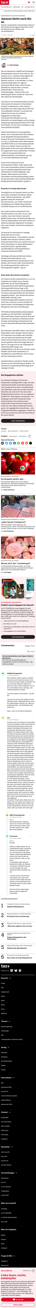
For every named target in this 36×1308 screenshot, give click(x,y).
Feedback (4, 1261)
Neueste (27, 646)
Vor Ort (3, 1182)
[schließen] (33, 1270)
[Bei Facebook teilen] (14, 443)
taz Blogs (4, 1209)
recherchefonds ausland (9, 1096)
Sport (3, 1000)
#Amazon (4, 431)
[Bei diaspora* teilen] (22, 443)
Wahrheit (4, 1013)
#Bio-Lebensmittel (13, 431)
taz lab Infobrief (6, 1165)
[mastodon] (11, 971)
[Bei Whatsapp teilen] (18, 443)
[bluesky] (16, 971)
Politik (3, 983)
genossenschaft (6, 1087)
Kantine (3, 1239)
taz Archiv (4, 1222)
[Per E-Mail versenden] (2, 443)
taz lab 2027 (5, 1195)
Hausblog (4, 1057)
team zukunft (5, 1152)
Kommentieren (13, 436)
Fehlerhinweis (23, 436)
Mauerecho (4, 1130)
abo (2, 1083)
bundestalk (4, 1117)
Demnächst (4, 1178)
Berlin (3, 1005)
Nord (2, 1009)
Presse (3, 1070)
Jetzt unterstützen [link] (18, 421)
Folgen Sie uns (5, 970)
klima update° (5, 1126)
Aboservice (4, 1265)
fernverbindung (6, 1122)
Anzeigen (4, 1248)
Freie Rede (4, 1134)
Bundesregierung (6, 1026)
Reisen (3, 1235)
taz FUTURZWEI (6, 1213)
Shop (2, 1244)
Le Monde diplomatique (9, 1217)
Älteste (33, 646)
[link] (6, 7)
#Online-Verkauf (24, 431)
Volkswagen (5, 1031)
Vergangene (5, 1191)
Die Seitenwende (6, 1061)
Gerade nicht (26, 1270)
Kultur (3, 996)
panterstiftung (5, 1100)
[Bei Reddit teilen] (26, 443)
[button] (33, 2)
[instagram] (20, 971)
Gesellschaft (5, 992)
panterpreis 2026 (6, 1104)
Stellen (3, 1065)
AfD (2, 1035)
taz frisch (4, 1156)
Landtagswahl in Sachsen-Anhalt (11, 1039)
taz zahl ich (4, 1091)
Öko (2, 988)
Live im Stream (6, 1187)
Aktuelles (4, 1052)
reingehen (4, 1139)
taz (5, 966)
